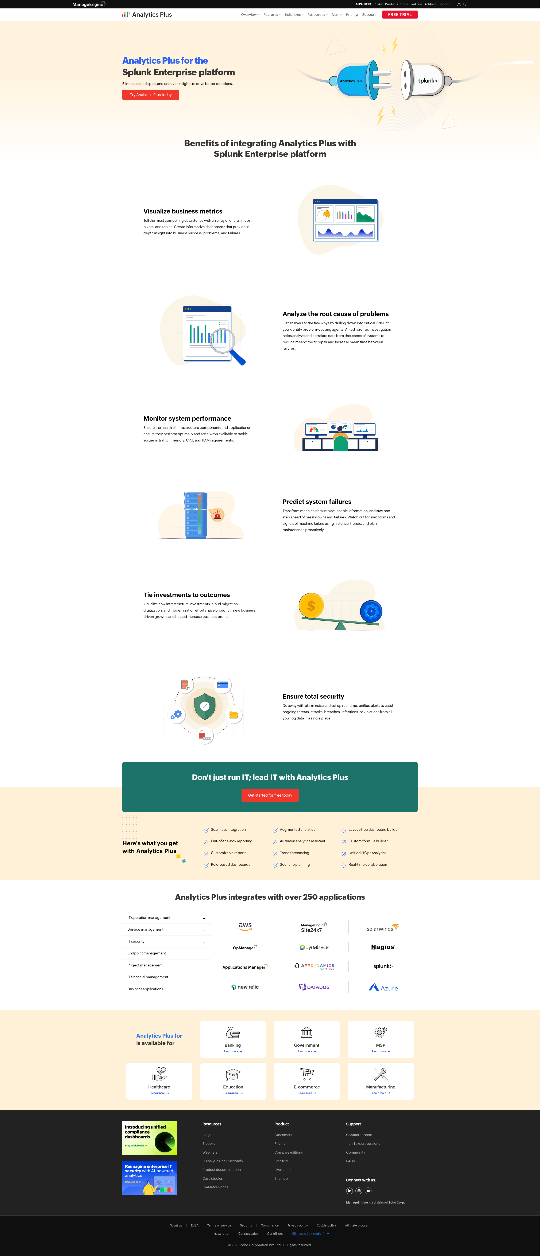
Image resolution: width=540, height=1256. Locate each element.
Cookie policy (327, 1225)
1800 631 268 (369, 4)
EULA (195, 1225)
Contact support (359, 1135)
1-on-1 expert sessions (363, 1144)
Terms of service (219, 1225)
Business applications (145, 989)
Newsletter (222, 1233)
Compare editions (288, 1152)
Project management (145, 965)
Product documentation (221, 1170)
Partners (416, 4)
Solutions (293, 15)
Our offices (275, 1233)
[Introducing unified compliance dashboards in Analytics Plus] (149, 1138)
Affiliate (431, 4)
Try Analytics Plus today (151, 95)
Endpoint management (147, 953)
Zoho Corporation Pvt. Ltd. (261, 1245)
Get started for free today (270, 795)
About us (175, 1225)
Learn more (231, 1051)
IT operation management (149, 917)
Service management (145, 929)
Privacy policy (298, 1225)
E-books (208, 1144)
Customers (283, 1135)
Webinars (209, 1152)
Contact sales (248, 1233)
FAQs (350, 1161)
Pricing (352, 15)
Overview (249, 15)
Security (246, 1225)
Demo (337, 15)
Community (355, 1152)
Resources (317, 15)
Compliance (270, 1225)
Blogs (206, 1135)
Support (369, 15)
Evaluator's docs (215, 1187)
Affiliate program (358, 1225)
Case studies (212, 1179)
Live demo (282, 1170)
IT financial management (148, 977)
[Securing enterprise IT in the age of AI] (149, 1178)
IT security (136, 941)
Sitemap (281, 1179)
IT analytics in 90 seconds (222, 1161)
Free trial (400, 14)
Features (271, 15)
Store (404, 4)
